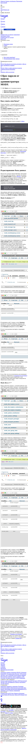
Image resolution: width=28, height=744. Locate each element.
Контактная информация (17, 689)
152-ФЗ (3, 683)
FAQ (25, 694)
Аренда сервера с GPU (18, 676)
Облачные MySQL (16, 672)
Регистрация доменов (20, 675)
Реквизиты (3, 686)
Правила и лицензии (12, 686)
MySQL (19, 176)
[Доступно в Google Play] (15, 707)
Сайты (5, 45)
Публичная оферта (5, 687)
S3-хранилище (11, 674)
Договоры (20, 686)
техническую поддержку (20, 375)
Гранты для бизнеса (11, 1)
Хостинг (3, 664)
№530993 (11, 710)
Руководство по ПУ (6, 693)
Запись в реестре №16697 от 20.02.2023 (13, 729)
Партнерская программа (7, 669)
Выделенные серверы (6, 676)
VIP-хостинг (23, 674)
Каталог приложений (6, 681)
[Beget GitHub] (14, 699)
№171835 (3, 711)
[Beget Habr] (14, 702)
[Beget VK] (14, 696)
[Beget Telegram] (14, 701)
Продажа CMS (16, 681)
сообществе (18, 638)
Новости (3, 1)
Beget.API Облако (19, 694)
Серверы (3, 667)
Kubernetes (22, 678)
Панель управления (14, 690)
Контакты (3, 668)
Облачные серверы (6, 672)
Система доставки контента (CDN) (10, 678)
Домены (3, 665)
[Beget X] (14, 698)
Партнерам (19, 1)
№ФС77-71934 (9, 713)
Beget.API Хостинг (9, 694)
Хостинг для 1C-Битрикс (7, 675)
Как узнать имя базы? (9, 57)
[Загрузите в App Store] (5, 707)
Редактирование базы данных (12, 58)
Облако (3, 662)
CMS (2, 658)
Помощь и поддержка (16, 634)
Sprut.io (7, 683)
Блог (12, 693)
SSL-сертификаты (10, 682)
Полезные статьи (8, 44)
